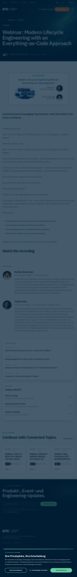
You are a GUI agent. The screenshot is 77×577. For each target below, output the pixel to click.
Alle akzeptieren (61, 570)
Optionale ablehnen (15, 570)
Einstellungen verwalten (40, 570)
